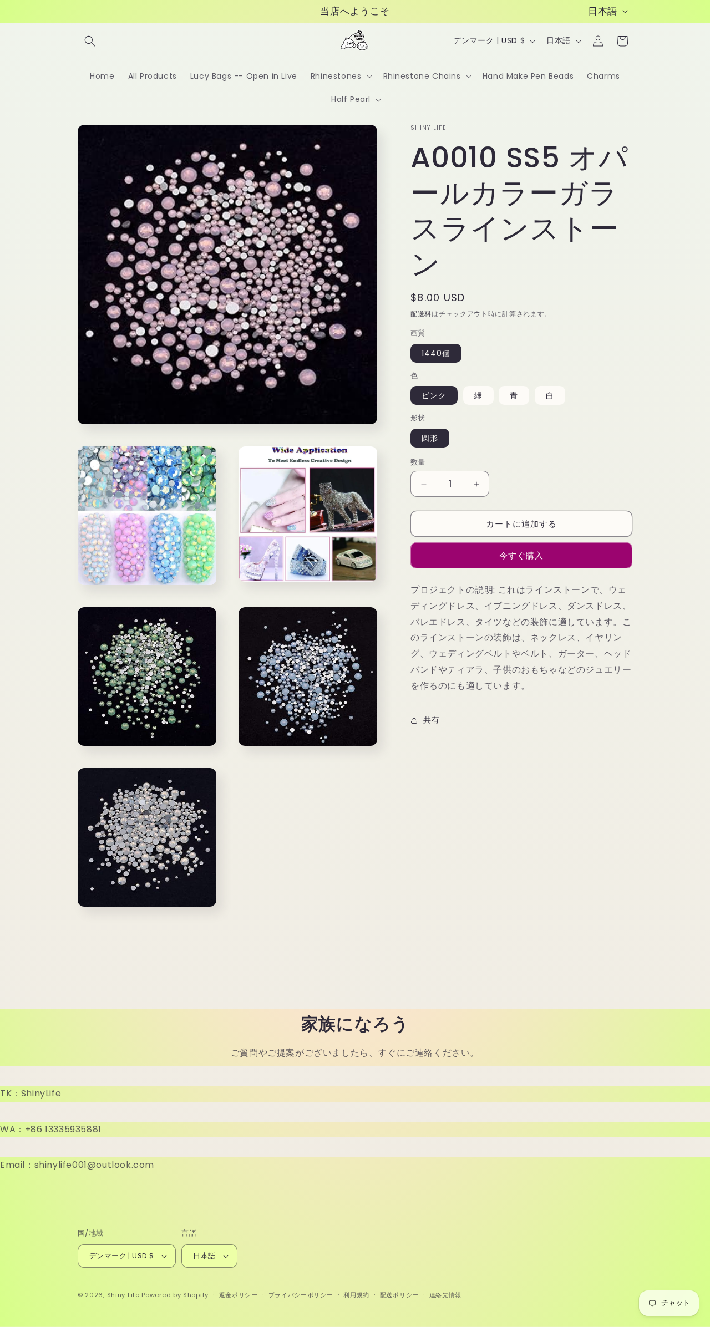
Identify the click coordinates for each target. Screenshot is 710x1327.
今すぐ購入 (521, 555)
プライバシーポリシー (300, 1294)
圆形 (430, 438)
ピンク (434, 395)
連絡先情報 (445, 1294)
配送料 (421, 313)
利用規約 (356, 1294)
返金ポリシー (238, 1294)
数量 (417, 462)
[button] (90, 41)
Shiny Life (123, 1294)
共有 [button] (431, 719)
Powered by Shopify (175, 1294)
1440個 (436, 353)
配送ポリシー (399, 1294)
